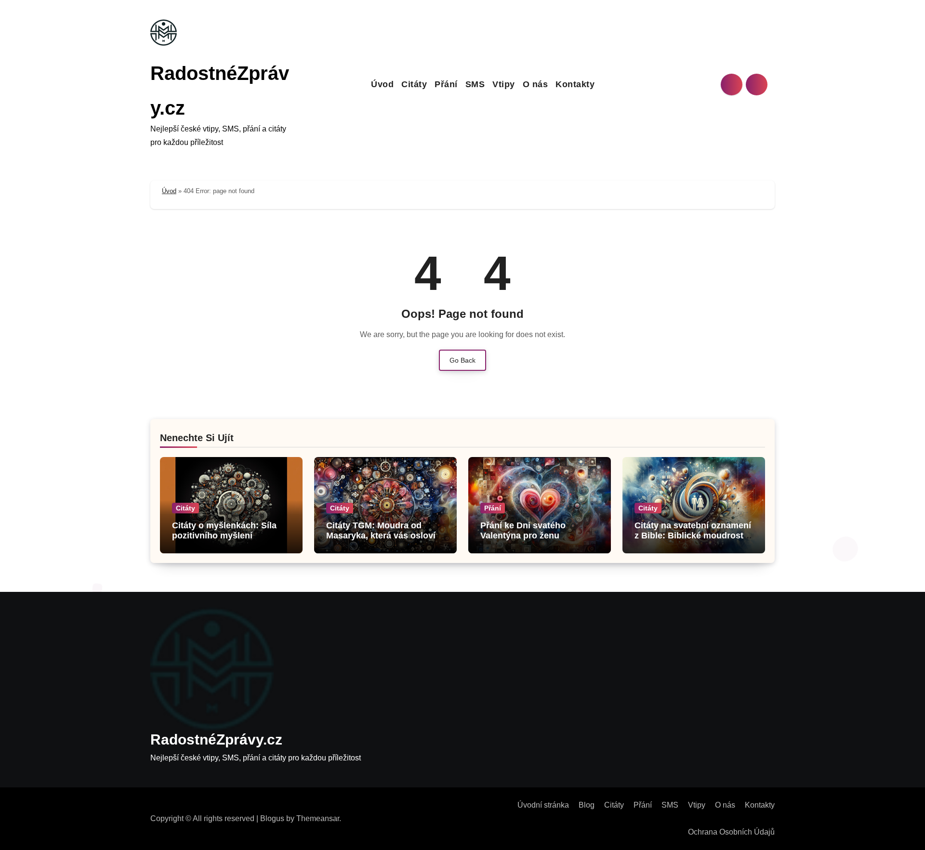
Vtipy (503, 84)
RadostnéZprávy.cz (216, 739)
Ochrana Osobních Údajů (731, 832)
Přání (446, 84)
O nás (535, 84)
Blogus (272, 818)
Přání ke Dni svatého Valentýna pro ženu (523, 531)
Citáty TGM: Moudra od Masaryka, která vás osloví (381, 531)
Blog (587, 805)
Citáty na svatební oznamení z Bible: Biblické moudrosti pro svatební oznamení (692, 536)
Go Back (462, 360)
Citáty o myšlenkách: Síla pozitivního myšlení (224, 531)
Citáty (414, 84)
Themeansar (317, 818)
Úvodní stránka (543, 805)
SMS (475, 84)
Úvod (382, 84)
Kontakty (575, 84)
